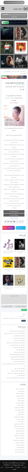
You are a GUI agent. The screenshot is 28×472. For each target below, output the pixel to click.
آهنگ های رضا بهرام (19, 444)
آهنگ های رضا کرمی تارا (19, 449)
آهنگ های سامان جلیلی (19, 442)
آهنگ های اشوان (20, 400)
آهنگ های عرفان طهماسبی (18, 416)
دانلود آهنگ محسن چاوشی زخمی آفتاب (18, 359)
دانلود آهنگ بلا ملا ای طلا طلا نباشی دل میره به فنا (16, 377)
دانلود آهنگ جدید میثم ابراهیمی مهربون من (17, 345)
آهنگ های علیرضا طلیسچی (18, 423)
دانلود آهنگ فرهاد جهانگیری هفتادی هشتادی (17, 354)
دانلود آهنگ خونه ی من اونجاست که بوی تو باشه (16, 373)
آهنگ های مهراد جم (20, 414)
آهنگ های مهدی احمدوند (19, 409)
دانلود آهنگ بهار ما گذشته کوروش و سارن (17, 356)
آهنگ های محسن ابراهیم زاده (18, 440)
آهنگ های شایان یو (20, 405)
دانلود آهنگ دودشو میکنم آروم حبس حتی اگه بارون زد (15, 342)
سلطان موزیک (16, 71)
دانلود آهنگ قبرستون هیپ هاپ (19, 352)
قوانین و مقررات (9, 467)
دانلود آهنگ (20, 128)
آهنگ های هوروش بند (19, 395)
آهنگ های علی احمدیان (19, 451)
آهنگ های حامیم (20, 391)
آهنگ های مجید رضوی (19, 388)
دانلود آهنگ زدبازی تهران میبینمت (19, 338)
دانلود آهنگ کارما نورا (21, 375)
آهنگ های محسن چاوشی (19, 407)
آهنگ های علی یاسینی (19, 393)
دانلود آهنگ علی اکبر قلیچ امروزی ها (15, 83)
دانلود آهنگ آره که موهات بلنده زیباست (18, 370)
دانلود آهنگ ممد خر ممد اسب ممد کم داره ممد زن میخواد (14, 333)
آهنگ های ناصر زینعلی (19, 437)
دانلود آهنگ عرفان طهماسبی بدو (19, 335)
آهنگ (12, 71)
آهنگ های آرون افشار (19, 430)
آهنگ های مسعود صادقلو (19, 435)
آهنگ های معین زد (20, 398)
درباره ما (24, 467)
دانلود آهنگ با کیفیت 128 (14, 211)
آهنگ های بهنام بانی (20, 447)
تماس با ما (17, 467)
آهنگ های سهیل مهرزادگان (18, 426)
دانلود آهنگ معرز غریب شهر (20, 368)
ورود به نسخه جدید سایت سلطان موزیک (14, 2)
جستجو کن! (5, 22)
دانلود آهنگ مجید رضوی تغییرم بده (19, 347)
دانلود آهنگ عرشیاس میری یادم (19, 361)
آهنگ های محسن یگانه (19, 433)
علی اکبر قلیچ (8, 86)
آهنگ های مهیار (20, 421)
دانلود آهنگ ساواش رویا (20, 349)
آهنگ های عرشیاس (20, 419)
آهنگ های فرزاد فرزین (19, 402)
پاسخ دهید (23, 320)
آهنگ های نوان (20, 412)
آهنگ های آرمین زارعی (19, 428)
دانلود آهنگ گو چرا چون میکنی (19, 340)
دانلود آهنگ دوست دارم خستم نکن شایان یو (17, 331)
